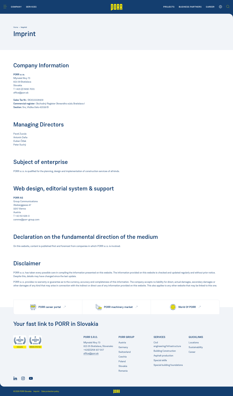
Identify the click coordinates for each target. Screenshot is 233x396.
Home (15, 27)
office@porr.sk (91, 353)
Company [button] (16, 7)
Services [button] (31, 7)
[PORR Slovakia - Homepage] (116, 7)
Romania (123, 370)
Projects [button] (168, 7)
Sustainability (196, 347)
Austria (122, 342)
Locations (194, 342)
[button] (5, 7)
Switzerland (125, 351)
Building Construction (165, 350)
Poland (122, 361)
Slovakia (123, 366)
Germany (123, 347)
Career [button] (210, 7)
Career (192, 351)
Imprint (36, 391)
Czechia (123, 356)
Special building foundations (168, 365)
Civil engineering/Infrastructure (167, 344)
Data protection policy (50, 391)
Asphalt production (163, 355)
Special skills (160, 360)
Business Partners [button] (190, 7)
